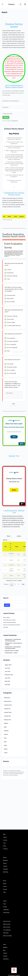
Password (5, 107)
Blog (4, 834)
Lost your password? (7, 120)
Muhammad (8, 639)
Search (5, 598)
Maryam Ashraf (9, 650)
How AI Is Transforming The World (11, 624)
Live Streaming (6, 930)
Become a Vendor (7, 935)
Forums (5, 886)
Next (23, 584)
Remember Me (7, 113)
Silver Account (6, 927)
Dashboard (6, 959)
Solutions (6, 730)
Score (16, 546)
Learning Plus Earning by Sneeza (13, 640)
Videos (4, 857)
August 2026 (8, 664)
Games (5, 901)
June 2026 (7, 671)
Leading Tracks (8, 712)
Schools (5, 866)
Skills (5, 727)
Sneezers (5, 869)
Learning (5, 848)
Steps (5, 745)
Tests (4, 904)
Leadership (6, 909)
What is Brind (6, 617)
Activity (5, 906)
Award (4, 883)
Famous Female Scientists (9, 622)
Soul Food (5, 627)
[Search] (20, 4)
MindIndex (5, 872)
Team (4, 892)
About (17, 650)
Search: (5, 540)
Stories (5, 749)
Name (10, 546)
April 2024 (7, 684)
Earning (5, 889)
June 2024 (7, 678)
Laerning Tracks (8, 705)
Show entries (14, 536)
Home (4, 944)
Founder (5, 956)
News (4, 846)
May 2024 (7, 681)
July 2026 (7, 668)
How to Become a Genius (9, 620)
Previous (6, 584)
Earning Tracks (7, 701)
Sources (6, 734)
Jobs (4, 843)
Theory (5, 752)
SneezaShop (6, 912)
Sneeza (11, 4)
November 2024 (9, 674)
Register (15, 121)
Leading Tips (7, 708)
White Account (6, 924)
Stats (5, 741)
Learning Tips (7, 716)
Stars (5, 738)
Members (5, 860)
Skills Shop (5, 932)
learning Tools (7, 719)
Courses (5, 840)
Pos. (6, 546)
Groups (5, 837)
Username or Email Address (10, 101)
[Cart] (25, 4)
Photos (5, 863)
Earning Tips (7, 697)
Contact (5, 953)
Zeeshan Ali (8, 643)
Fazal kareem (8, 652)
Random (6, 723)
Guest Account (6, 921)
